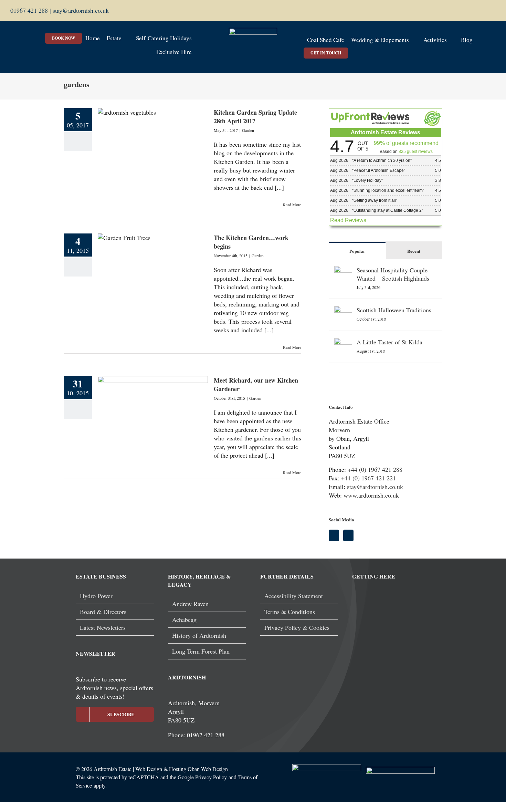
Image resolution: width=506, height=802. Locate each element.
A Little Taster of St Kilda (389, 342)
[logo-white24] (253, 31)
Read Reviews (348, 220)
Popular (357, 251)
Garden (248, 130)
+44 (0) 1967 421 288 (375, 469)
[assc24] (326, 767)
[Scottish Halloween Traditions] (343, 310)
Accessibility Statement (293, 596)
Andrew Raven (190, 604)
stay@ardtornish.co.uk (80, 10)
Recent (413, 251)
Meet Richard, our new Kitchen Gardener (256, 384)
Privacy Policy (211, 777)
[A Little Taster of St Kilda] (343, 342)
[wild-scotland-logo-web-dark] (400, 770)
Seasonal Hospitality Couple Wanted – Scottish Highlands (393, 274)
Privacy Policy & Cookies (296, 627)
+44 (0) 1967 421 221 (368, 478)
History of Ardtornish (199, 635)
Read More (292, 204)
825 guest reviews (416, 151)
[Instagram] (348, 535)
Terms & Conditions (289, 611)
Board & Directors (103, 611)
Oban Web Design (208, 768)
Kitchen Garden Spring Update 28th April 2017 (255, 116)
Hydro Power (96, 596)
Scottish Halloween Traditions (394, 310)
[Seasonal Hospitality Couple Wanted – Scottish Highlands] (343, 270)
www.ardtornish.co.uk (371, 495)
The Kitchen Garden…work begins (251, 242)
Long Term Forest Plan (201, 651)
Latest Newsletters (103, 627)
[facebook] (483, 10)
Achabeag (184, 619)
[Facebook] (334, 535)
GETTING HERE (373, 576)
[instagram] (494, 10)
